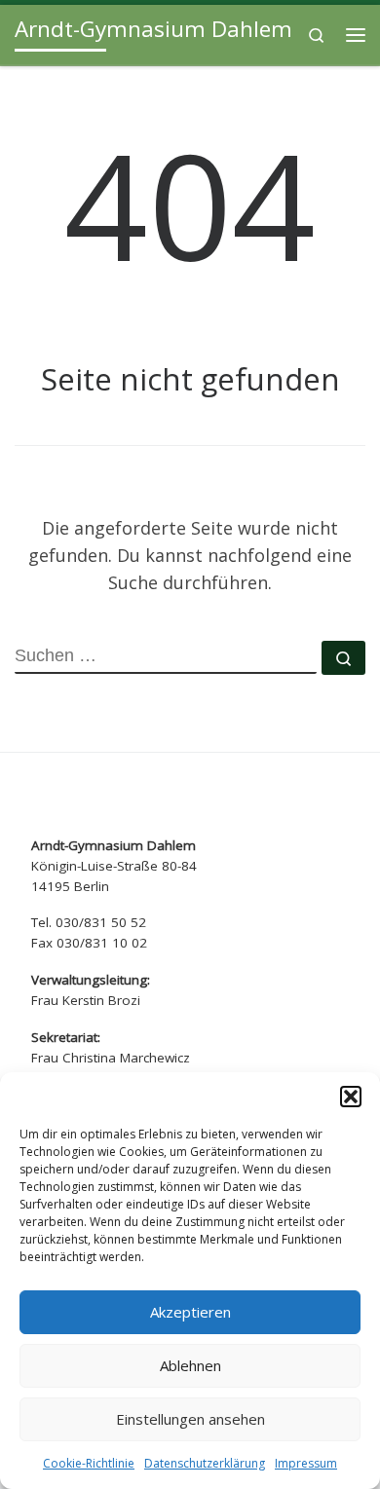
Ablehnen (190, 1365)
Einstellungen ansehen (190, 1419)
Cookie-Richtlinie (88, 1463)
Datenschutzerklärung (204, 1463)
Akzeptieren (190, 1311)
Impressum (306, 1463)
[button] (351, 1096)
